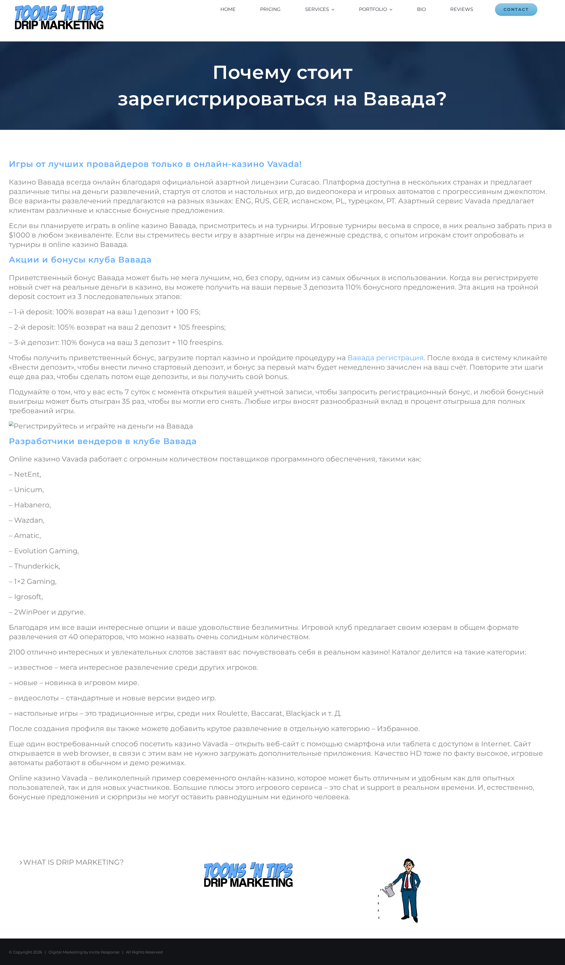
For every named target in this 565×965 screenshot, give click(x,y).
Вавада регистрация (386, 357)
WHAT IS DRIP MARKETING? (73, 862)
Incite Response (104, 952)
